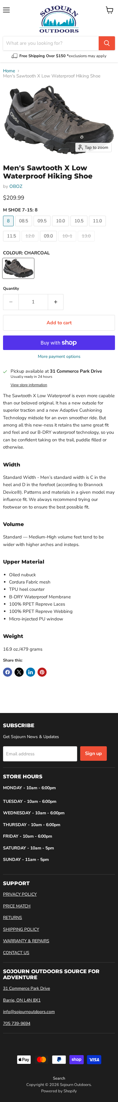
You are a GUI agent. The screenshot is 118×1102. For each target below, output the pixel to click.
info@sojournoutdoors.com (29, 1012)
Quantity (11, 288)
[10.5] (79, 228)
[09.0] (49, 243)
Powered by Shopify (59, 1091)
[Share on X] (19, 672)
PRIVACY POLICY (20, 894)
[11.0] (98, 228)
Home (9, 71)
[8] (9, 228)
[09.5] (43, 228)
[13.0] (87, 243)
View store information (29, 385)
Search (59, 1078)
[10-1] (68, 243)
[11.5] (12, 243)
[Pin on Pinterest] (42, 672)
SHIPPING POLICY (21, 929)
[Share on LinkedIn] (30, 672)
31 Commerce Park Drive (26, 988)
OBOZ (15, 186)
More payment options (59, 356)
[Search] (107, 43)
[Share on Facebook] (7, 672)
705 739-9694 (16, 1023)
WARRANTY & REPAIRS (26, 941)
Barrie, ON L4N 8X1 (22, 1000)
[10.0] (61, 228)
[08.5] (24, 228)
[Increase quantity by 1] (56, 302)
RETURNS (12, 918)
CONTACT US (16, 953)
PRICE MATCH (17, 906)
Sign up (93, 753)
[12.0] (30, 243)
